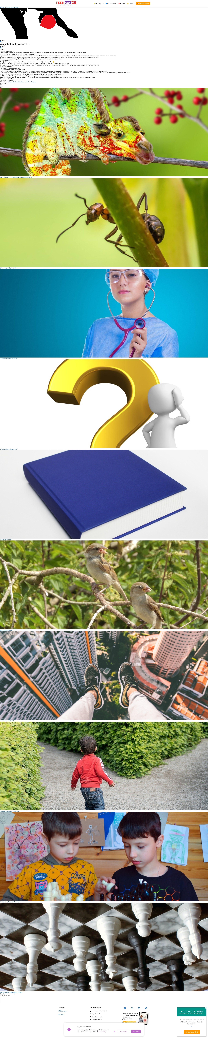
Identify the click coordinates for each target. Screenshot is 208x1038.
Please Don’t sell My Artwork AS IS (19, 82)
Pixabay (33, 82)
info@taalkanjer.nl (97, 1019)
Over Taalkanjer (62, 1011)
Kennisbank (61, 1014)
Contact (60, 1010)
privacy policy (102, 1031)
